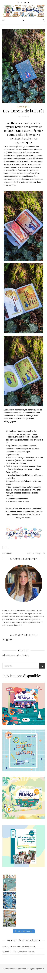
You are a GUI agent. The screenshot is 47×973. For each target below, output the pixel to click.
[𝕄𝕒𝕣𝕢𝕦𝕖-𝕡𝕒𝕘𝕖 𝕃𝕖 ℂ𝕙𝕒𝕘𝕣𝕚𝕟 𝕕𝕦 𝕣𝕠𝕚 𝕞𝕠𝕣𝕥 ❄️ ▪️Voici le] (9, 900)
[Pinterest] (10, 639)
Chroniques (23, 107)
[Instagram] (3, 639)
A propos (39, 968)
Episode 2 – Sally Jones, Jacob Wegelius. (18, 946)
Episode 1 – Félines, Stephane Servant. (18, 952)
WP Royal (18, 968)
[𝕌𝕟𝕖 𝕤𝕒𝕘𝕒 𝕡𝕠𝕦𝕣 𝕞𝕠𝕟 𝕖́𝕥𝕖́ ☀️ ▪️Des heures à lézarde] (9, 883)
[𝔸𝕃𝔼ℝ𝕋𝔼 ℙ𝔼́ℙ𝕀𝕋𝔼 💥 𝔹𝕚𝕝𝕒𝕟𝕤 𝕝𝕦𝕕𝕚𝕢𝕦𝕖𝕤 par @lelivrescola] (9, 918)
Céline (8, 553)
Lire (5, 547)
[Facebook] (7, 639)
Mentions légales (28, 968)
